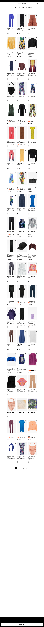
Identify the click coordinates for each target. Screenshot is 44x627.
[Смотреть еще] (28, 468)
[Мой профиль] (37, 3)
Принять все (22, 624)
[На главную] (22, 3)
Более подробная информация (28, 620)
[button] (22, 622)
